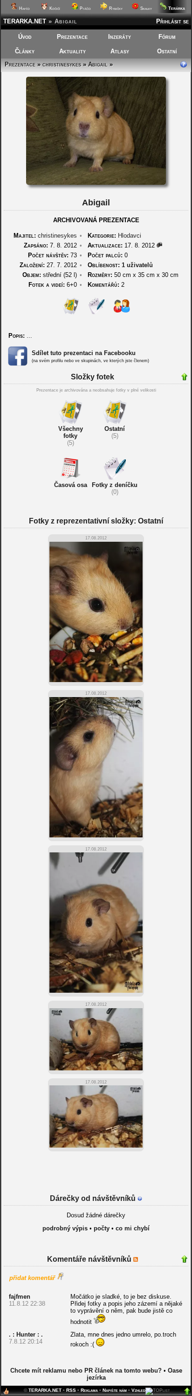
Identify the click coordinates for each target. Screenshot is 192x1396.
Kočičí (54, 8)
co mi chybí (133, 1228)
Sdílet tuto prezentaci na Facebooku (84, 352)
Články (24, 51)
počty (102, 1228)
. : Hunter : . (26, 1334)
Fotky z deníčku (114, 484)
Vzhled (138, 1390)
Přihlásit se (172, 21)
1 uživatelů (137, 265)
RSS (71, 1390)
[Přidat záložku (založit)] (6, 1393)
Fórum (167, 36)
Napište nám (115, 1390)
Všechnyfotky (70, 432)
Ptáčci (84, 8)
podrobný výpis (65, 1228)
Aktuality (72, 51)
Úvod (25, 36)
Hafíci (24, 8)
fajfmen (19, 1296)
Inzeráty (119, 36)
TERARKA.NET (24, 21)
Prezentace (72, 36)
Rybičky (115, 8)
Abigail (98, 64)
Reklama (89, 1390)
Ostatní (167, 51)
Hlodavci (129, 235)
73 (52, 255)
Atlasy (119, 51)
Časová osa (70, 484)
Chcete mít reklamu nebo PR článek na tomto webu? (86, 1370)
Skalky (145, 8)
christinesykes (61, 64)
